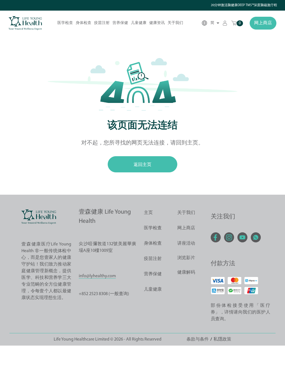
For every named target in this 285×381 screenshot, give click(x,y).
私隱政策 (222, 339)
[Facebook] (216, 237)
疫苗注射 (102, 23)
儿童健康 (138, 23)
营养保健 (120, 23)
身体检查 (83, 23)
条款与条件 (197, 339)
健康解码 (186, 272)
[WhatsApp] (256, 237)
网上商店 (263, 23)
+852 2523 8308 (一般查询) (104, 294)
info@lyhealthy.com (97, 276)
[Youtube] (242, 237)
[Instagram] (229, 237)
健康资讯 (157, 23)
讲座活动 (186, 243)
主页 (148, 213)
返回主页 (142, 164)
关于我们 (175, 23)
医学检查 (65, 23)
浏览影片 (186, 258)
